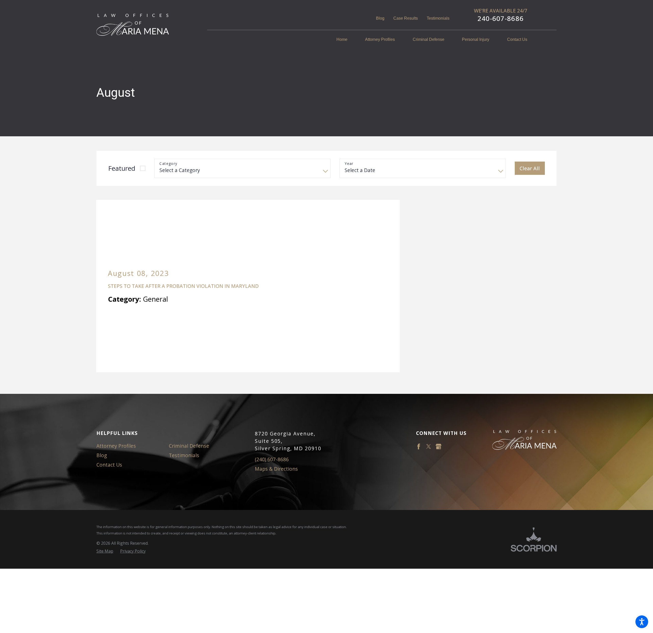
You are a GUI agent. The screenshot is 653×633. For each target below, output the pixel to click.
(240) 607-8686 (272, 410)
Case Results (405, 18)
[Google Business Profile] (439, 397)
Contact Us (109, 415)
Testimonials (438, 18)
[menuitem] (346, 40)
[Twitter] (429, 397)
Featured (121, 168)
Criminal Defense (189, 396)
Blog (380, 18)
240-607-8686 (501, 18)
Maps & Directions (276, 419)
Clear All (530, 168)
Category (168, 164)
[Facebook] (419, 397)
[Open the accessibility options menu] (641, 621)
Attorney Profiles (116, 396)
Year (349, 164)
